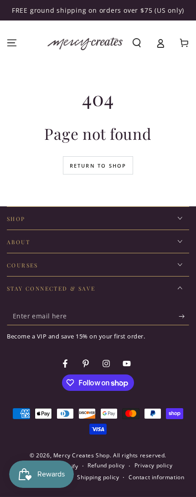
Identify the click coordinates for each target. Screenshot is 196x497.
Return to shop (98, 165)
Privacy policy (153, 465)
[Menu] (12, 43)
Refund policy (106, 465)
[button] (137, 43)
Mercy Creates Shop (81, 455)
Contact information (156, 477)
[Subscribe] (184, 316)
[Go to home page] (85, 43)
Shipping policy (98, 477)
